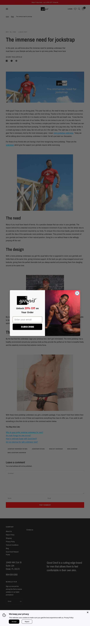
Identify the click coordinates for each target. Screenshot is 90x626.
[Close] (87, 612)
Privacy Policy (68, 617)
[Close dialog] (77, 293)
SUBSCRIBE (27, 326)
